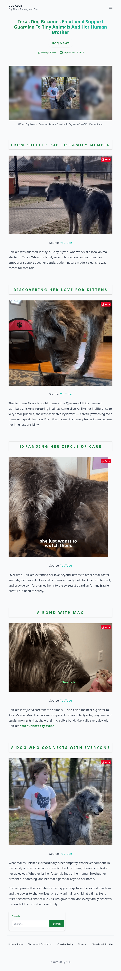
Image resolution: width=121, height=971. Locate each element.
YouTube (66, 243)
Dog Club (15, 5)
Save (107, 159)
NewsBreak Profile (102, 944)
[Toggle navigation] (110, 7)
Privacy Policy (15, 944)
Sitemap (82, 944)
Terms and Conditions (40, 944)
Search (16, 916)
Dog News (61, 42)
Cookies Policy (65, 944)
